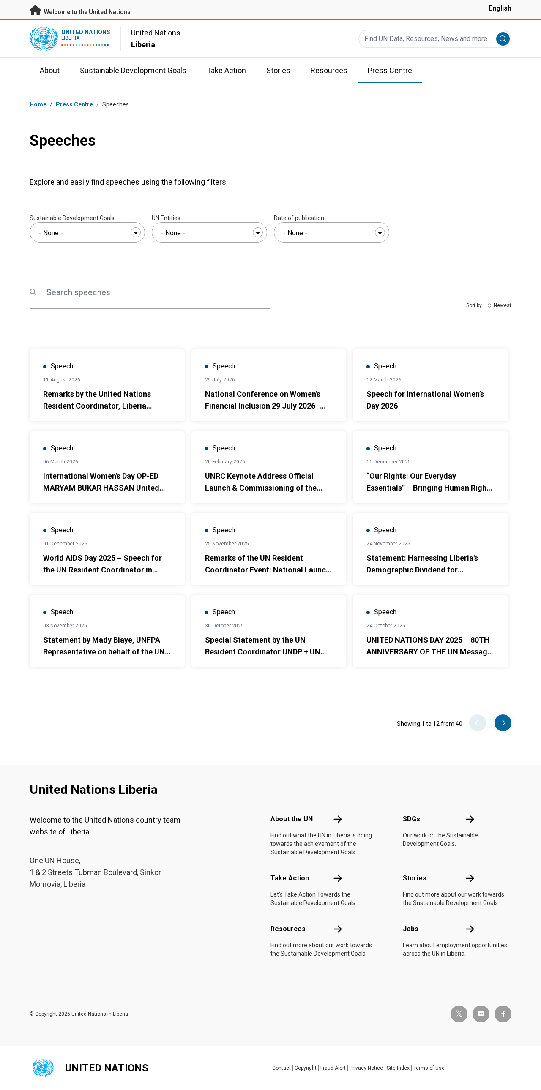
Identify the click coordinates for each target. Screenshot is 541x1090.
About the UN (291, 819)
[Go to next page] (503, 722)
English (500, 8)
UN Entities (166, 218)
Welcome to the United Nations (87, 11)
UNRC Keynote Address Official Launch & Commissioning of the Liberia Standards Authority (261, 487)
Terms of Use (429, 1068)
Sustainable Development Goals (72, 218)
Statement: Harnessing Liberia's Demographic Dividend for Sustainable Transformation (422, 569)
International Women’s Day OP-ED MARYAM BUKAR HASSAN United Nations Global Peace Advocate (101, 487)
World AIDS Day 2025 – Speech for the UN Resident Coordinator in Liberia (102, 569)
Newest (502, 305)
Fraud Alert (333, 1068)
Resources (288, 929)
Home (38, 104)
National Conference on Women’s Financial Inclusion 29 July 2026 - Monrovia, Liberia (262, 406)
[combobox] (87, 232)
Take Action (289, 878)
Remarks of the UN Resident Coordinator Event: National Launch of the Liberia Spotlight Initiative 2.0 (268, 569)
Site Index (398, 1068)
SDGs (411, 819)
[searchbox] (87, 233)
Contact (281, 1068)
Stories (414, 878)
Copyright (306, 1068)
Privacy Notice (366, 1068)
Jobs (410, 929)
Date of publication (299, 218)
